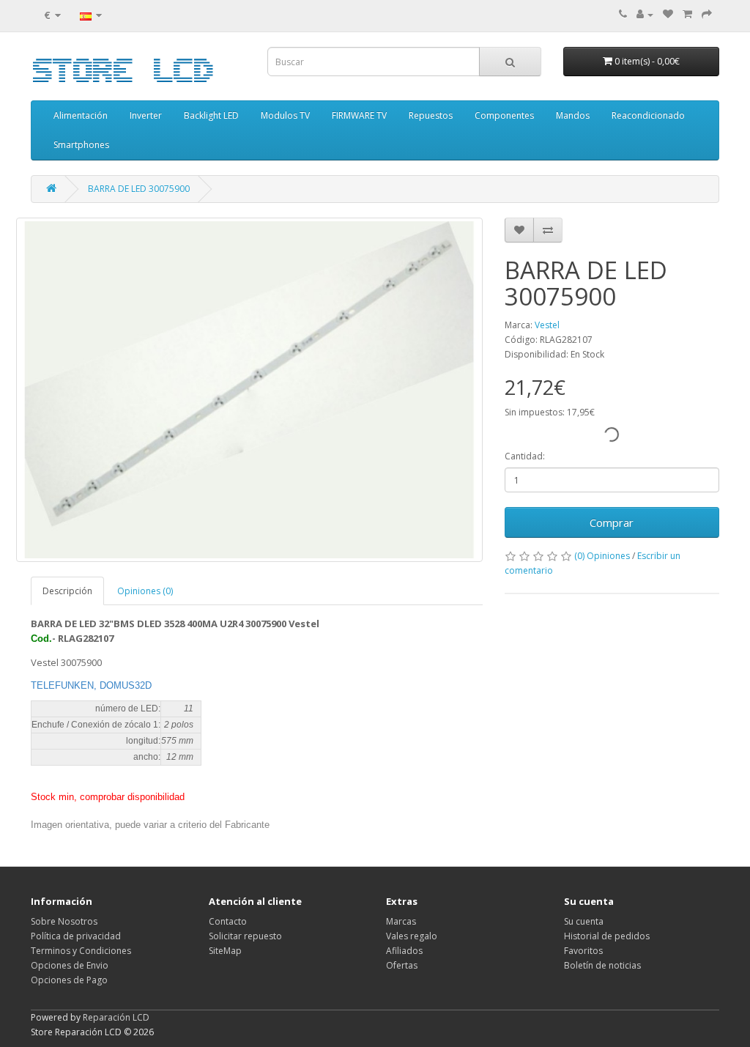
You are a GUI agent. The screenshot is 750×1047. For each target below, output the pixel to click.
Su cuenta (584, 921)
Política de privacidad (76, 936)
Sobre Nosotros (64, 921)
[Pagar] (707, 14)
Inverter (146, 115)
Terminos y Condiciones (81, 950)
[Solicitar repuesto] (668, 14)
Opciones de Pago (69, 980)
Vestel (547, 325)
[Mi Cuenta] (644, 14)
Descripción (67, 591)
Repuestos (431, 115)
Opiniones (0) (145, 591)
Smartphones (81, 144)
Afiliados (404, 950)
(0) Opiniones (602, 556)
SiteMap (225, 950)
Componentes (504, 115)
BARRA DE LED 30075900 (139, 188)
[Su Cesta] (687, 14)
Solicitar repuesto (245, 936)
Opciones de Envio (69, 965)
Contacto (228, 921)
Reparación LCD (116, 1017)
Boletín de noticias (602, 965)
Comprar (612, 522)
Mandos (573, 115)
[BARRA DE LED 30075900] (249, 390)
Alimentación (80, 115)
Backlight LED (211, 115)
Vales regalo (411, 936)
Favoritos (583, 950)
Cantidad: (525, 456)
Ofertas (401, 965)
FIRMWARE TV (359, 115)
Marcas (401, 921)
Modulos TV (285, 115)
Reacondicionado (648, 115)
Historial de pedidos (607, 936)
